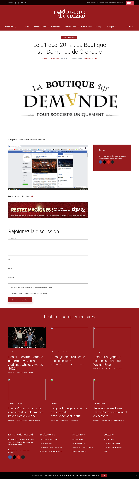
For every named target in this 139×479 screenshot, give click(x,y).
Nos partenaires (77, 439)
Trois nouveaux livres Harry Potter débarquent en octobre (110, 412)
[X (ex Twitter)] (112, 162)
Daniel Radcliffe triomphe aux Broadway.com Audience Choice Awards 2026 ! (25, 362)
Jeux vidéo (55, 403)
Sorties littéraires (100, 403)
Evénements (55, 27)
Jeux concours (70, 27)
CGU (105, 451)
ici (32, 196)
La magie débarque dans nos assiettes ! (68, 359)
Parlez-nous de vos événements (51, 451)
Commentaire (12, 238)
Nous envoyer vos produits (49, 439)
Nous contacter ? (46, 443)
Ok (104, 475)
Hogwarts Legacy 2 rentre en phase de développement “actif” (69, 412)
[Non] (136, 476)
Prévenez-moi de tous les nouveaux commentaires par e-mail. (31, 288)
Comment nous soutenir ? (113, 443)
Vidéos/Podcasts (40, 27)
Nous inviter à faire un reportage (51, 447)
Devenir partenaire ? (79, 451)
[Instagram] (104, 162)
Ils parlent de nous (69, 37)
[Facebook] (100, 162)
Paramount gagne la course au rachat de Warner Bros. (107, 361)
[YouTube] (108, 162)
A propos (110, 27)
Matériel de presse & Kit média (82, 447)
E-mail (10, 268)
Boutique (98, 27)
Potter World (86, 27)
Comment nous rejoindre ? (113, 447)
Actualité (26, 27)
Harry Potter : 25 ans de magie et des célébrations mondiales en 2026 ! (26, 412)
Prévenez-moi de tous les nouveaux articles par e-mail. (29, 293)
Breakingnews (99, 352)
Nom (9, 259)
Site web (11, 278)
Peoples (12, 352)
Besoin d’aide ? (109, 439)
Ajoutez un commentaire (50, 58)
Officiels (64, 352)
